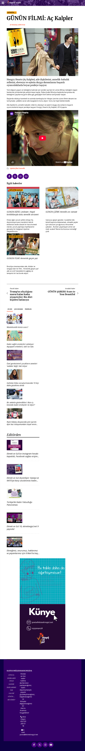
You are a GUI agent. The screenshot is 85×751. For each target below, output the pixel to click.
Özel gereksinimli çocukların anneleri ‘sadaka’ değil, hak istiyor (22, 364)
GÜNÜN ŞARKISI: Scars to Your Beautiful (61, 293)
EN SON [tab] (10, 309)
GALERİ (11, 693)
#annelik (22, 168)
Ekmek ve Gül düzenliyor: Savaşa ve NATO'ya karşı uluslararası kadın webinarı (23, 480)
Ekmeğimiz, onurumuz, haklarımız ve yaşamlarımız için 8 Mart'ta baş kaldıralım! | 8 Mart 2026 (22, 553)
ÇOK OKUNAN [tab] (18, 309)
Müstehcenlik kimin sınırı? (17, 327)
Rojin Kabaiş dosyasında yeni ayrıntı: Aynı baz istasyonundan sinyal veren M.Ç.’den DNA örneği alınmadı (22, 424)
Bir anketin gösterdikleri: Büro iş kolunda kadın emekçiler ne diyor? (21, 403)
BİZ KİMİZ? (11, 700)
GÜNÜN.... (11, 696)
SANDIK (11, 684)
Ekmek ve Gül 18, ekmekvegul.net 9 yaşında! (23, 527)
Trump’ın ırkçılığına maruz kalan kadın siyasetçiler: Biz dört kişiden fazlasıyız (21, 295)
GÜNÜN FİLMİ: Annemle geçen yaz (22, 258)
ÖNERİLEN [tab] (28, 309)
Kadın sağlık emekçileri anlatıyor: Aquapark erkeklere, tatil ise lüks (20, 345)
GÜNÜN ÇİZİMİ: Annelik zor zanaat (61, 211)
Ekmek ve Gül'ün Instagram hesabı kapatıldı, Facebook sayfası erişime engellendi (22, 456)
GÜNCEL (11, 675)
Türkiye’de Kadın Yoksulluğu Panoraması (19, 503)
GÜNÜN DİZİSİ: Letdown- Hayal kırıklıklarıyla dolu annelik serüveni (23, 213)
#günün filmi (14, 168)
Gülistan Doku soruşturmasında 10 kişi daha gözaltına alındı (23, 384)
